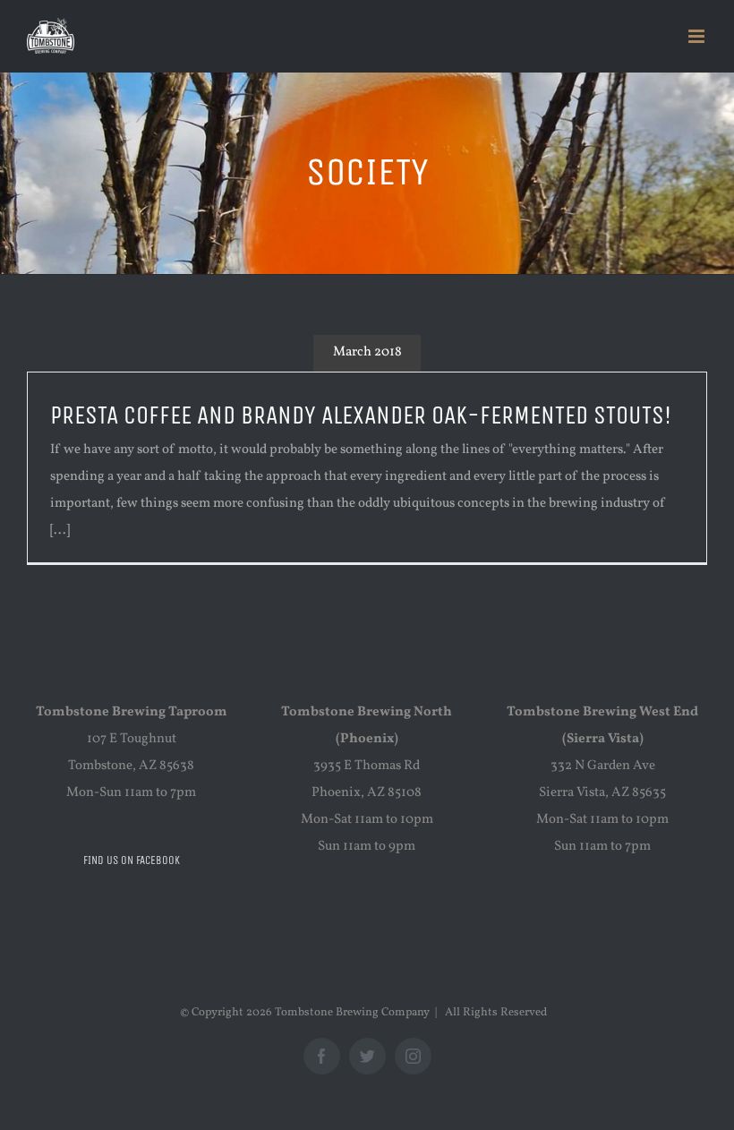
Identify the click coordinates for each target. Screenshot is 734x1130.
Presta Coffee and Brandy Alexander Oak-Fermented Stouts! (360, 415)
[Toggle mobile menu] (697, 36)
